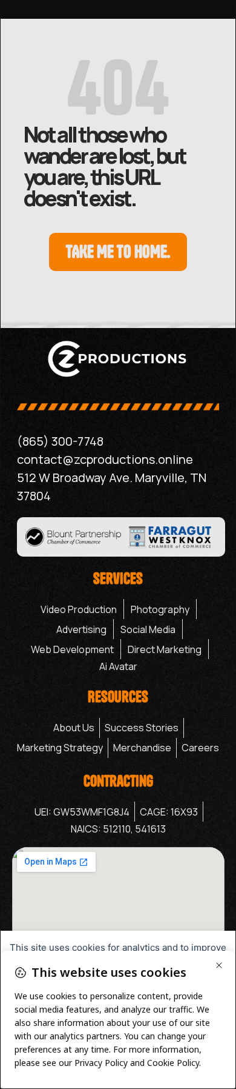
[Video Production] (79, 609)
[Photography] (160, 609)
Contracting (118, 781)
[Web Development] (72, 649)
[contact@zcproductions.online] (118, 460)
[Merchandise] (142, 748)
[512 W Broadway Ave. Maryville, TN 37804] (118, 487)
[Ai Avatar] (118, 666)
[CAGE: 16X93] (169, 812)
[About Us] (73, 728)
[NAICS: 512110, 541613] (118, 829)
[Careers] (200, 748)
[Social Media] (148, 629)
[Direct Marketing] (165, 649)
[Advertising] (81, 629)
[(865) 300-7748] (118, 441)
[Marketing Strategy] (60, 748)
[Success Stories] (142, 728)
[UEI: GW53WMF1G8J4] (82, 812)
